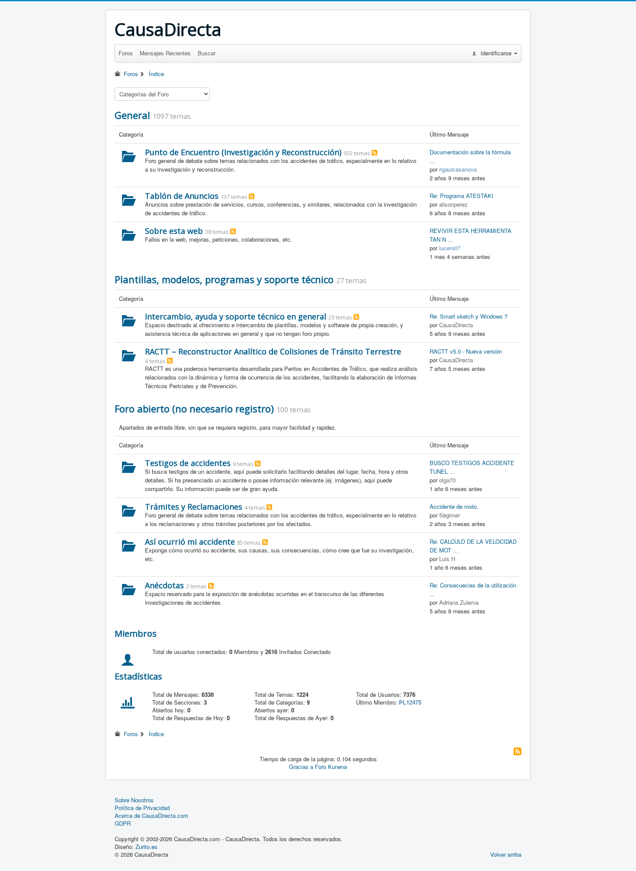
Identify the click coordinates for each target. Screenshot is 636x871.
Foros (126, 53)
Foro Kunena (331, 767)
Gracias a (301, 767)
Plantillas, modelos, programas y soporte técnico (224, 279)
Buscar (206, 53)
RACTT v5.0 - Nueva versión (466, 351)
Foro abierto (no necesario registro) (194, 408)
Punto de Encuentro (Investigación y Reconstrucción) (243, 152)
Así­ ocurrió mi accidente (190, 541)
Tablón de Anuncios (181, 196)
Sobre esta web (174, 231)
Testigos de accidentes (188, 463)
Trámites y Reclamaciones (193, 506)
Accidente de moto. (454, 506)
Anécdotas (164, 585)
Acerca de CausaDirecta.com (151, 816)
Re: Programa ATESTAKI (461, 195)
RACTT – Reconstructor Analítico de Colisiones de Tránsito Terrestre (273, 351)
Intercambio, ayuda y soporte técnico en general (235, 316)
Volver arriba (505, 854)
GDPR (123, 823)
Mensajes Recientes (165, 53)
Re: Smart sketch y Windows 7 (469, 316)
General (132, 114)
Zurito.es (146, 846)
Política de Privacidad (142, 808)
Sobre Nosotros (134, 800)
